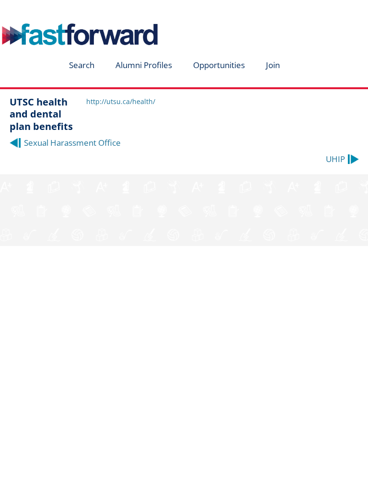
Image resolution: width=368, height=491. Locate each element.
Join (273, 64)
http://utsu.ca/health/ (120, 101)
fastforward (65, 11)
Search (81, 64)
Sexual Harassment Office (72, 142)
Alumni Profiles (143, 64)
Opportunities (219, 64)
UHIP (335, 158)
